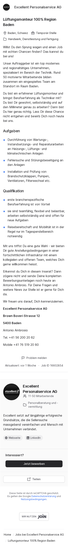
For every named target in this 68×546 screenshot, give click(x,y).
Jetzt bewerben (34, 463)
